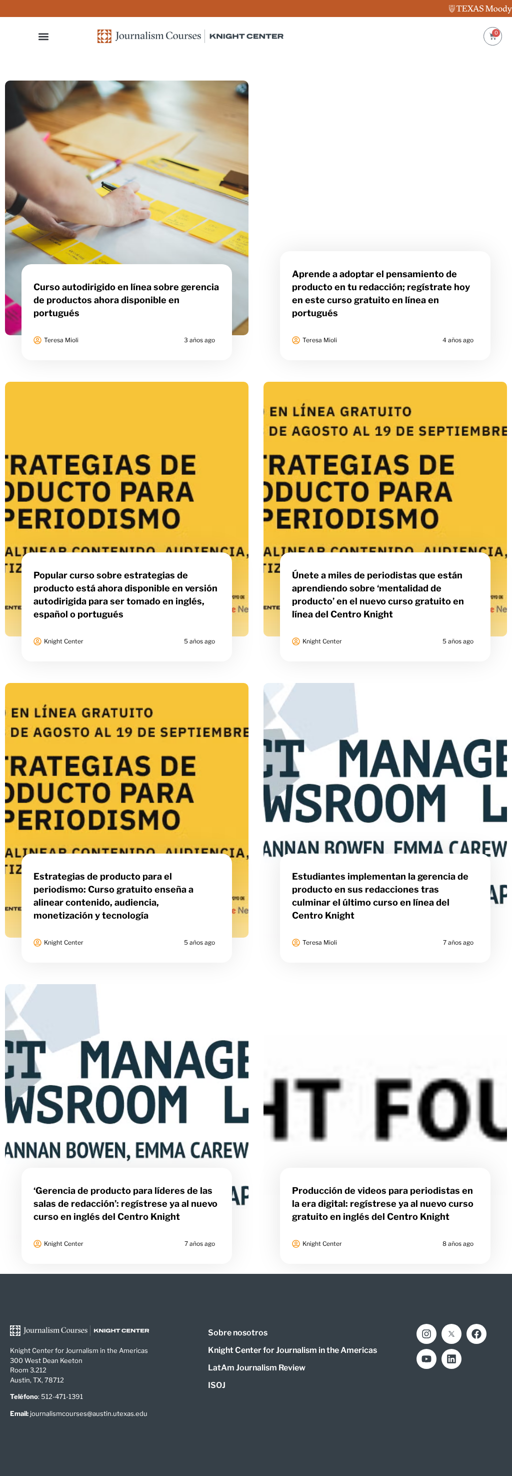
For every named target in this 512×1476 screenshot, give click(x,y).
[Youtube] (426, 1359)
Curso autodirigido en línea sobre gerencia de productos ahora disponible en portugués (126, 300)
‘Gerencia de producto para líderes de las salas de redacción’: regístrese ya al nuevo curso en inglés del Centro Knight (126, 1203)
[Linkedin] (452, 1359)
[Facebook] (476, 1334)
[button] (44, 36)
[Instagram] (426, 1334)
